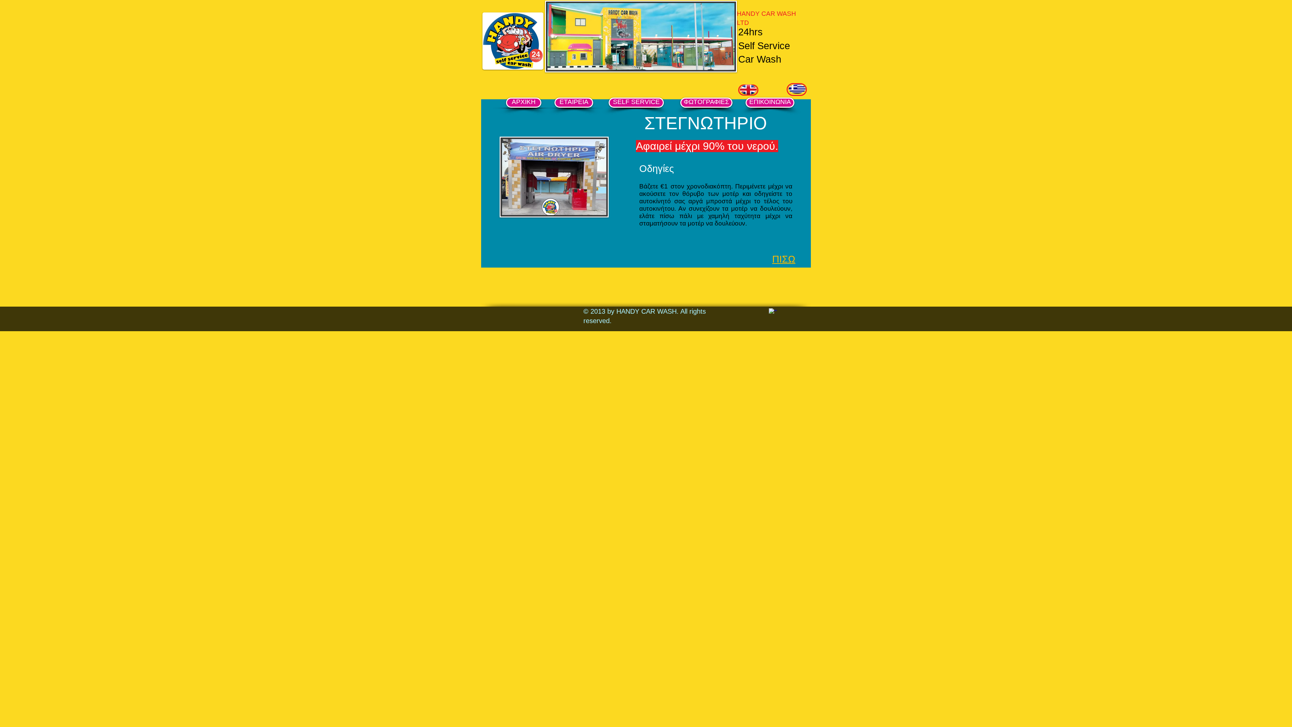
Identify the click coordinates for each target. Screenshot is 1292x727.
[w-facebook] (773, 312)
